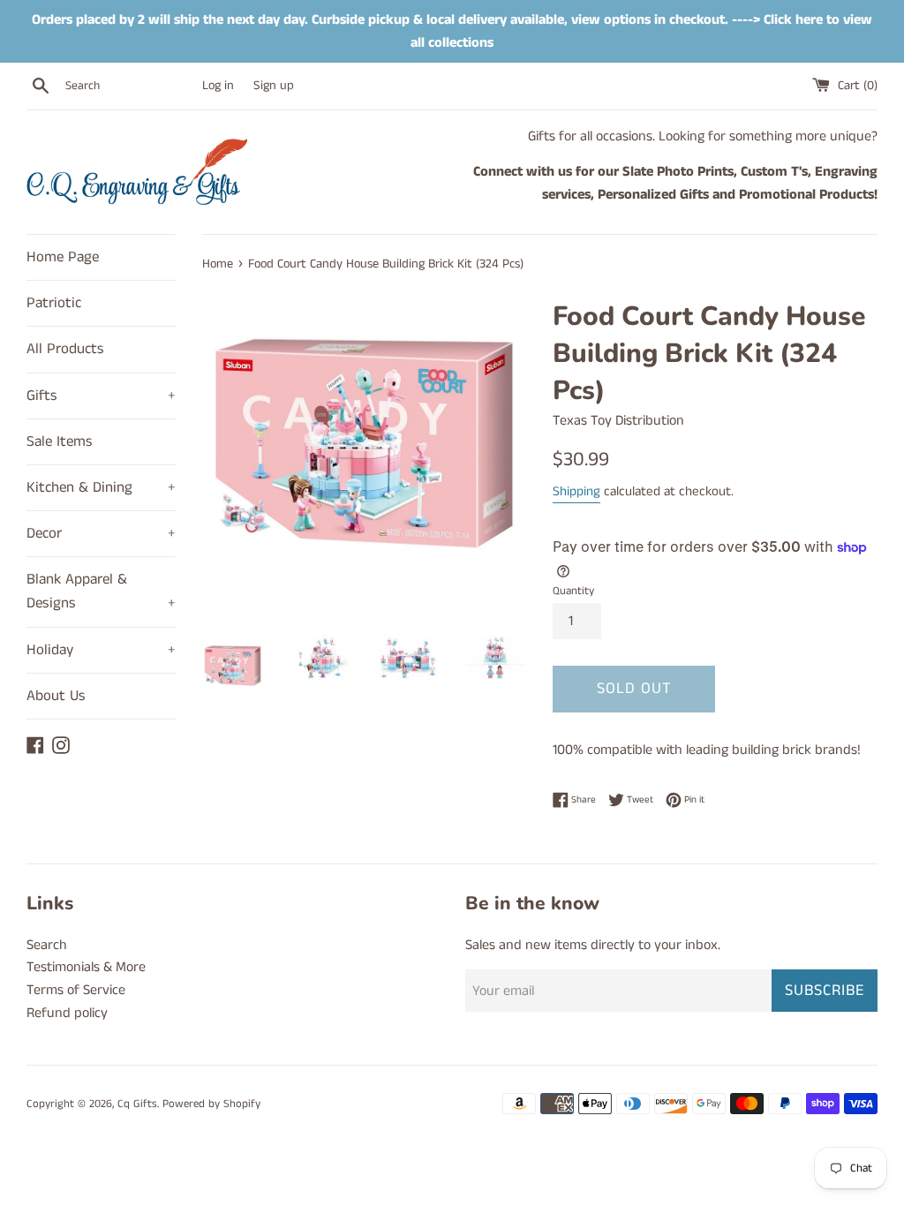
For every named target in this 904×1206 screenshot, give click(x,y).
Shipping (576, 491)
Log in (218, 85)
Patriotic (53, 302)
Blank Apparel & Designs (101, 591)
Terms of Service (75, 990)
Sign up (273, 85)
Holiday (101, 649)
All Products (65, 348)
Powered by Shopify (211, 1104)
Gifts (101, 395)
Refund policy (67, 1013)
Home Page (62, 257)
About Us (56, 695)
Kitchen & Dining (101, 487)
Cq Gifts (137, 1104)
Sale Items (59, 441)
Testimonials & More (86, 967)
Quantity (573, 591)
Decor (101, 533)
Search (46, 945)
